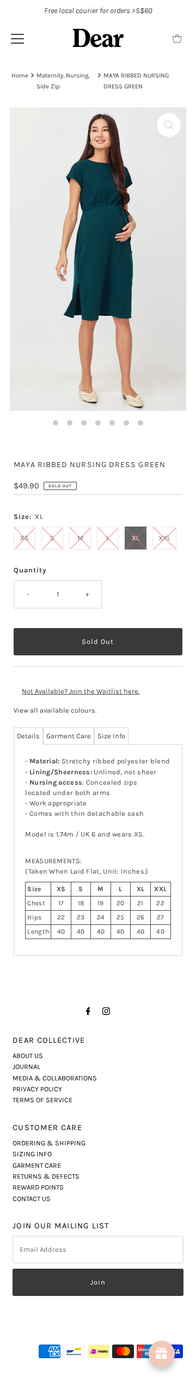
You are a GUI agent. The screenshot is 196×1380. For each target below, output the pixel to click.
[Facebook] (88, 1011)
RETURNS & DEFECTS (46, 1176)
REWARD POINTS (38, 1187)
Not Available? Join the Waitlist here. (80, 691)
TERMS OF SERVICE (42, 1100)
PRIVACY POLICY (37, 1089)
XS (24, 538)
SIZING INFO (32, 1154)
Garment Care (68, 736)
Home (19, 75)
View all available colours (54, 710)
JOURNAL (26, 1066)
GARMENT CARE (37, 1165)
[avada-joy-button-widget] (161, 1354)
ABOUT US (28, 1056)
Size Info (111, 736)
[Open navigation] (17, 38)
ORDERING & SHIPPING (49, 1143)
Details (28, 736)
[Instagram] (106, 1011)
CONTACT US (32, 1198)
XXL (164, 538)
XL (135, 538)
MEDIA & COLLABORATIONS (55, 1078)
